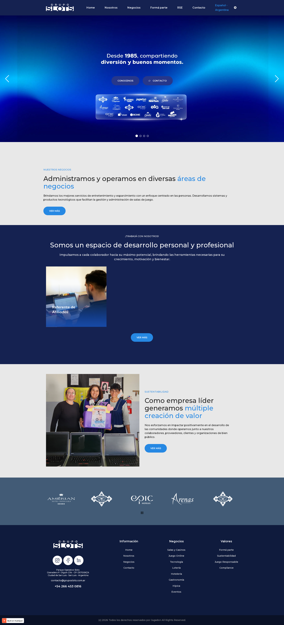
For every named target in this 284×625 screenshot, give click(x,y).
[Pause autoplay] (142, 512)
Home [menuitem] (128, 549)
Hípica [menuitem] (176, 585)
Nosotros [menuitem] (128, 555)
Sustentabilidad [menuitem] (226, 555)
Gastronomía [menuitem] (176, 579)
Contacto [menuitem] (128, 567)
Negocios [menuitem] (128, 561)
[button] (136, 136)
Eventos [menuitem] (176, 591)
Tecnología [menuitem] (176, 561)
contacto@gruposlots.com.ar (68, 580)
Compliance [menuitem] (226, 567)
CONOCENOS (125, 80)
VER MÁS (54, 210)
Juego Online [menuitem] (176, 555)
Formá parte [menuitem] (226, 549)
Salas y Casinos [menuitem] (176, 549)
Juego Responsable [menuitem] (226, 561)
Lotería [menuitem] (176, 567)
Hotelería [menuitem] (176, 573)
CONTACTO (160, 80)
